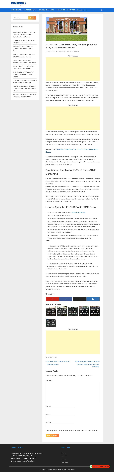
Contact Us (80, 10)
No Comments (75, 51)
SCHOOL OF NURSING (46, 10)
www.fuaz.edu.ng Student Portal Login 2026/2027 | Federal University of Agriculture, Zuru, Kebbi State (24, 34)
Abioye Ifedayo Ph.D (63, 51)
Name (48, 406)
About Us (63, 453)
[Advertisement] (73, 69)
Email (48, 414)
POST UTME (71, 10)
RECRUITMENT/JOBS (30, 10)
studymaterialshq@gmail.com (25, 461)
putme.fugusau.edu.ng (78, 212)
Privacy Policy (64, 462)
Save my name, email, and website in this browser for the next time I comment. (73, 430)
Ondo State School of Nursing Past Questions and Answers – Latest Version (23, 74)
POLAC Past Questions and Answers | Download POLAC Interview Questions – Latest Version (24, 88)
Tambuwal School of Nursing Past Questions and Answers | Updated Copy (23, 49)
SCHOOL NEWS (16, 10)
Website (48, 422)
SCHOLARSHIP (61, 10)
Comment (49, 380)
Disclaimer (64, 459)
